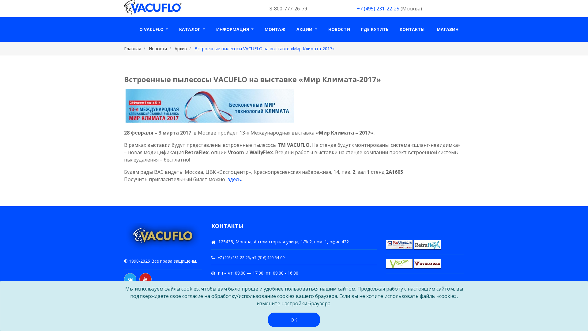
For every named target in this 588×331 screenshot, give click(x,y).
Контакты (412, 29)
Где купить (375, 29)
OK (294, 320)
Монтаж (275, 29)
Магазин (447, 29)
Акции (305, 29)
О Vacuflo (152, 29)
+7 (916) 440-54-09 (268, 257)
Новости (339, 29)
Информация (233, 29)
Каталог (190, 29)
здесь (234, 179)
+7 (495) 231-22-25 (378, 8)
